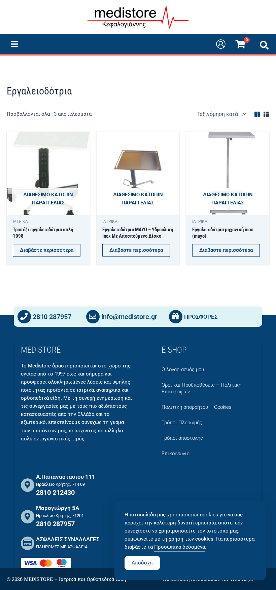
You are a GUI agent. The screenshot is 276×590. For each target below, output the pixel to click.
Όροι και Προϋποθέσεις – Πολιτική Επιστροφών (201, 388)
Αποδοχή (142, 563)
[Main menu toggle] (14, 44)
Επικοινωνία (175, 453)
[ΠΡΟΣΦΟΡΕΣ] (175, 316)
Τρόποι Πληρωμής (182, 423)
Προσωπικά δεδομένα (179, 547)
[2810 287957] (24, 316)
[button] (264, 46)
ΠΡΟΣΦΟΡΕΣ (201, 316)
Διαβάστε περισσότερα (46, 250)
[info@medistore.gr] (93, 316)
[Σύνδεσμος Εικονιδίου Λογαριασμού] (221, 44)
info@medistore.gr (129, 317)
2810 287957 (52, 317)
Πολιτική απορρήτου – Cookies (197, 407)
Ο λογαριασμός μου (183, 369)
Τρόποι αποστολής (182, 438)
